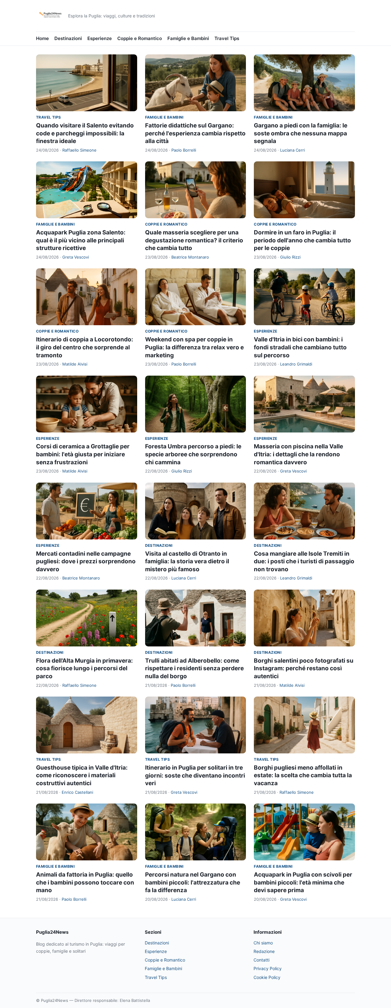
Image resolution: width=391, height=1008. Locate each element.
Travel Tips (226, 38)
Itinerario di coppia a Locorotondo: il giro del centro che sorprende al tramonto (84, 347)
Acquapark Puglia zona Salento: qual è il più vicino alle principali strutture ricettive (81, 240)
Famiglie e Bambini (188, 38)
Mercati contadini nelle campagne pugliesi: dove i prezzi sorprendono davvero (86, 561)
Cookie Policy (267, 977)
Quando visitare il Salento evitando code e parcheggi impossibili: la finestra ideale (85, 133)
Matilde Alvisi (74, 364)
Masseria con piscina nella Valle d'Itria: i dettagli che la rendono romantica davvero (298, 454)
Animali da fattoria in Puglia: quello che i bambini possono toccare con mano (85, 882)
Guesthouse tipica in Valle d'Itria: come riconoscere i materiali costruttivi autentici (82, 775)
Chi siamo (263, 942)
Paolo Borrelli (183, 150)
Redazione (264, 951)
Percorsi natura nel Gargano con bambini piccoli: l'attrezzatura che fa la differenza (192, 882)
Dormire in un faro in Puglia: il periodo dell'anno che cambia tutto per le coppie (302, 240)
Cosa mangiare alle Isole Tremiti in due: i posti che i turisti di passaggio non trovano (304, 561)
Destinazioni (68, 38)
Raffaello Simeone (79, 150)
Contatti (261, 959)
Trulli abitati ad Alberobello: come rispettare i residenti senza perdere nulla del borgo (194, 668)
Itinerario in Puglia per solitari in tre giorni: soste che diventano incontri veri (195, 775)
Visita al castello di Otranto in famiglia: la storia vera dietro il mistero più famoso (187, 561)
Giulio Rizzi (290, 257)
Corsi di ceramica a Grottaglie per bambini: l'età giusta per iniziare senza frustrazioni (83, 454)
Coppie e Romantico (139, 38)
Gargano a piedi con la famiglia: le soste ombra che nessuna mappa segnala (300, 133)
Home (42, 38)
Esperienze (99, 38)
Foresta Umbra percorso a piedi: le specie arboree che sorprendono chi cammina (193, 454)
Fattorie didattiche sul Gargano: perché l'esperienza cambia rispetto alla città (195, 133)
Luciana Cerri (292, 150)
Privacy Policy (268, 968)
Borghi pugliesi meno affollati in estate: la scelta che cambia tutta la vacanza (303, 775)
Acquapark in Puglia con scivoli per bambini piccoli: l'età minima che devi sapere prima (303, 882)
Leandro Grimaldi (296, 364)
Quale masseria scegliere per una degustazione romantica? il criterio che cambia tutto (194, 240)
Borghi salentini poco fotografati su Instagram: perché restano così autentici (303, 668)
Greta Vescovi (75, 257)
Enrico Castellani (77, 792)
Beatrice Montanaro (190, 257)
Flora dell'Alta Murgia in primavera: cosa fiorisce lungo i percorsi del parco (84, 668)
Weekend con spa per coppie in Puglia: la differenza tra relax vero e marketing (194, 347)
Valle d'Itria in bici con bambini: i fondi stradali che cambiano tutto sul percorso (300, 347)
